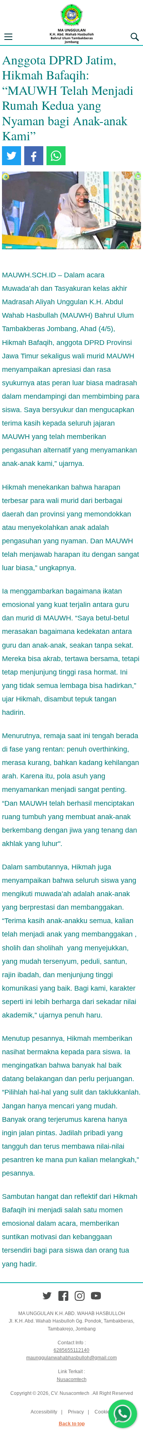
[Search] (134, 36)
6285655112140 (71, 1350)
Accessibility (44, 1412)
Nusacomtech (72, 1379)
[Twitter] (47, 1296)
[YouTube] (96, 1296)
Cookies (103, 1412)
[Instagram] (80, 1296)
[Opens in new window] (11, 155)
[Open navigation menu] (8, 36)
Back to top (72, 1423)
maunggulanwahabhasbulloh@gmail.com (71, 1358)
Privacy (76, 1412)
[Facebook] (63, 1296)
